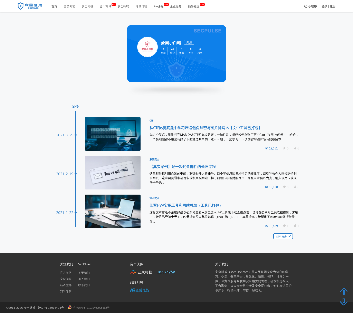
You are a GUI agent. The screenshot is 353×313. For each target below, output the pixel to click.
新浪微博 (65, 285)
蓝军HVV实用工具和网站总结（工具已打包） (187, 205)
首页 (54, 6)
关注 (189, 42)
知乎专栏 (65, 291)
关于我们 (84, 273)
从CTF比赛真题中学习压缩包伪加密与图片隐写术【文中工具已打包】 (206, 127)
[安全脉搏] (33, 7)
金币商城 (105, 6)
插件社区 (193, 6)
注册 (332, 6)
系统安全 (154, 159)
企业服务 (175, 6)
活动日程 (141, 6)
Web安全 (154, 198)
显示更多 (281, 236)
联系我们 (84, 285)
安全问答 (87, 6)
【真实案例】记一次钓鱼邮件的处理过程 (183, 166)
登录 (324, 6)
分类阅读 (69, 6)
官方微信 (65, 273)
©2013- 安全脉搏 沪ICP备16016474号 (36, 308)
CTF (151, 120)
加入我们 (84, 279)
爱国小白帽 (171, 42)
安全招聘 (123, 6)
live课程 (158, 6)
